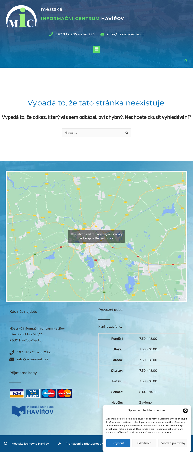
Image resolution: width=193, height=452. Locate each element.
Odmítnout (144, 443)
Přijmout (118, 443)
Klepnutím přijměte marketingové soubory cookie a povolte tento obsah (96, 236)
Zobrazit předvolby (172, 443)
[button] (185, 411)
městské (51, 9)
